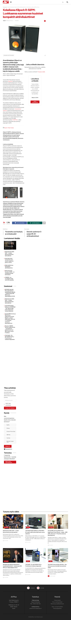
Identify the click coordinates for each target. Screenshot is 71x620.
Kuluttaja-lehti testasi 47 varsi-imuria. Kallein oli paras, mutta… (9, 260)
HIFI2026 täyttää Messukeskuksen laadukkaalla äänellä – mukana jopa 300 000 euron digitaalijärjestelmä (10, 243)
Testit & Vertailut (11, 7)
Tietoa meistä (57, 600)
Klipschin (10, 81)
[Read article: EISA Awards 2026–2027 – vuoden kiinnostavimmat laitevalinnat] (13, 521)
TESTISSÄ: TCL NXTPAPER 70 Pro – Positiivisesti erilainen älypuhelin (10, 337)
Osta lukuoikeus (35, 102)
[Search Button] (67, 2)
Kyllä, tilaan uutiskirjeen (8, 404)
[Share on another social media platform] (44, 223)
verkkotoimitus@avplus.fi (35, 608)
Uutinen (6, 527)
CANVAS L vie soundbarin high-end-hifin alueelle (9, 279)
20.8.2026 (8, 247)
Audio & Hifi (16, 7)
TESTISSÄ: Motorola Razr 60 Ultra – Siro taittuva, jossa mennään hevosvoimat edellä (57, 566)
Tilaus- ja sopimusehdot (57, 606)
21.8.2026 (51, 545)
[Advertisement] (10, 363)
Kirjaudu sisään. (41, 71)
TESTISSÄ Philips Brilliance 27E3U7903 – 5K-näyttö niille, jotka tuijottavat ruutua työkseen (10, 308)
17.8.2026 (53, 576)
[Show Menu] (11, 2)
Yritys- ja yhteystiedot (57, 602)
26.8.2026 (6, 540)
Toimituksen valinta (30, 7)
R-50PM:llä (14, 119)
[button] (11, 425)
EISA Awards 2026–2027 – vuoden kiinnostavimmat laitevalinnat (9, 253)
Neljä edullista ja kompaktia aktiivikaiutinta (9, 266)
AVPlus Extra (36, 7)
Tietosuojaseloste (57, 608)
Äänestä (7, 446)
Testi (28, 527)
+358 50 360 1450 (37, 603)
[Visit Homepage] (6, 2)
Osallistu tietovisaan (8, 462)
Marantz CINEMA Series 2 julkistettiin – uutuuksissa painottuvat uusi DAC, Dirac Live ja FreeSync (10, 329)
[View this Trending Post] (48, 576)
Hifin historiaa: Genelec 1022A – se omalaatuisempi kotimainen (9, 272)
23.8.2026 (28, 542)
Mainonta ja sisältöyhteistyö (57, 603)
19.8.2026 (28, 574)
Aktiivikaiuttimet (22, 7)
